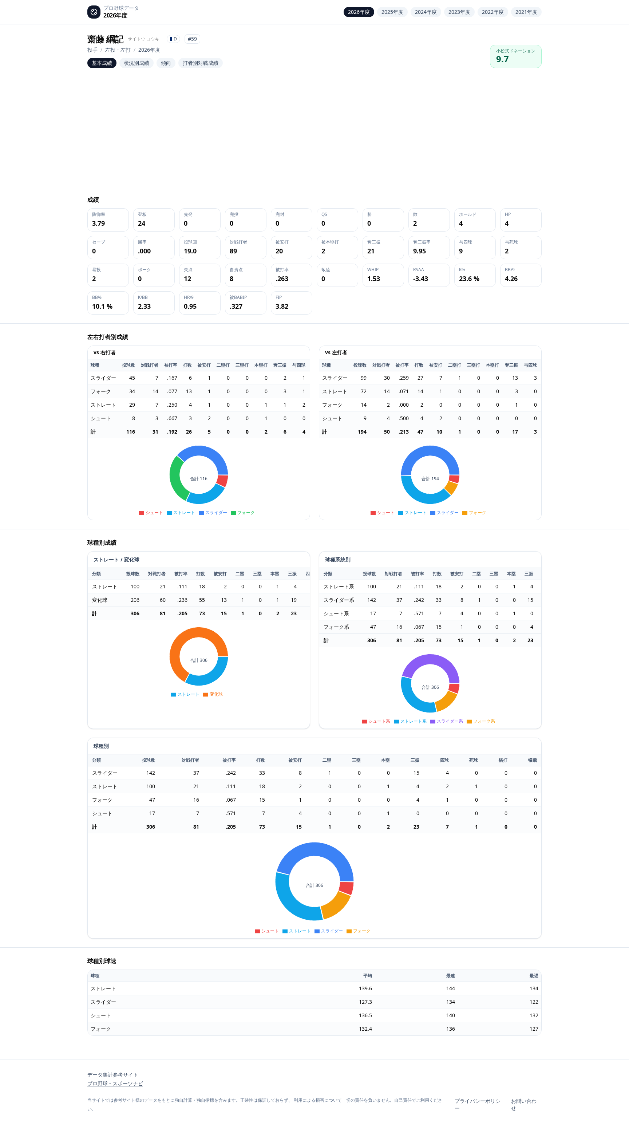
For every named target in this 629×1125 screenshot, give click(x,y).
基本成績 (102, 62)
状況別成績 (136, 62)
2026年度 (359, 11)
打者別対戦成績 (200, 62)
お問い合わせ (524, 1104)
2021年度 (526, 11)
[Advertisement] (314, 141)
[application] (199, 479)
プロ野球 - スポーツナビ (115, 1083)
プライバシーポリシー (478, 1104)
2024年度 (426, 11)
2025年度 (392, 11)
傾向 (166, 62)
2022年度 (493, 11)
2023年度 (459, 11)
